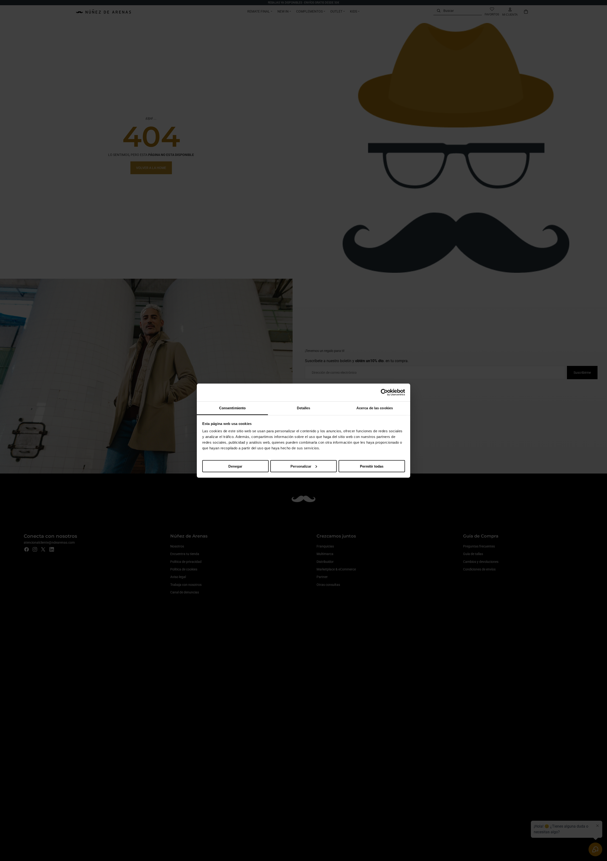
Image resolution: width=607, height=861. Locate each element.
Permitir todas (371, 466)
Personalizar (300, 466)
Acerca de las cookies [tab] (374, 408)
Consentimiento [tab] (232, 408)
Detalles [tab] (303, 408)
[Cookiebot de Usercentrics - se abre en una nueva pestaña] (384, 392)
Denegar (235, 466)
